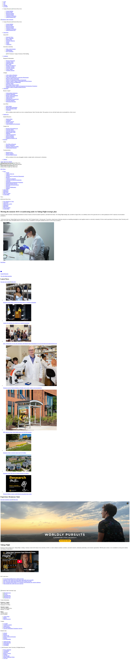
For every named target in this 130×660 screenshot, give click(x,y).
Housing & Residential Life (12, 128)
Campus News (6, 626)
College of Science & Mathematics (13, 82)
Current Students (9, 11)
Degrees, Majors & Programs (9, 636)
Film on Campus (6, 193)
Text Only (5, 658)
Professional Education (11, 101)
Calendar (5, 5)
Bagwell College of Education (12, 78)
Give (4, 4)
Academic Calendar (10, 66)
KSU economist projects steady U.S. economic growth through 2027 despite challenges (22, 582)
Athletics (5, 159)
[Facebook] (66, 592)
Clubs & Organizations (11, 134)
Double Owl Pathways (11, 65)
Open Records (6, 655)
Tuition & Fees (9, 98)
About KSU (5, 32)
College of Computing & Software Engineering (16, 80)
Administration (9, 50)
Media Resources (7, 619)
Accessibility (6, 645)
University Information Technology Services (12, 628)
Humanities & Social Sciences (12, 184)
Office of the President (11, 49)
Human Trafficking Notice (9, 657)
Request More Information (11, 107)
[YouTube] (66, 597)
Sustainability (6, 643)
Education (8, 181)
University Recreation (10, 131)
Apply (4, 1)
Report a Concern (7, 653)
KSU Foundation (9, 51)
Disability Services (10, 121)
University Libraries (10, 68)
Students (8, 188)
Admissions (5, 88)
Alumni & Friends (10, 14)
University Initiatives (10, 40)
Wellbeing (8, 133)
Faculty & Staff (9, 12)
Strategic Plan (9, 39)
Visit (4, 2)
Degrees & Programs (10, 60)
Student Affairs (9, 119)
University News (9, 37)
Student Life (6, 114)
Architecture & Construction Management (15, 176)
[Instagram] (66, 596)
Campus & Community (11, 178)
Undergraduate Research (11, 147)
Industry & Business (10, 145)
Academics (5, 56)
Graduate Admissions (10, 94)
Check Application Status (11, 108)
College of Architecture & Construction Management (17, 77)
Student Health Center (10, 132)
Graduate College (9, 83)
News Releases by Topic (8, 201)
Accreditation (6, 651)
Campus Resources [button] (7, 8)
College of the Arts (10, 173)
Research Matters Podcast (11, 154)
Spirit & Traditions (10, 135)
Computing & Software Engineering (13, 180)
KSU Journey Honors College (12, 84)
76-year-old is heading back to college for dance (13, 578)
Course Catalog (9, 69)
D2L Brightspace (7, 627)
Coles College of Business (11, 75)
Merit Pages (5, 192)
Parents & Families (10, 13)
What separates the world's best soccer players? (13, 583)
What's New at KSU (7, 204)
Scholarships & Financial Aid (12, 99)
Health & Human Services (11, 183)
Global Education (9, 63)
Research (5, 139)
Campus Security (7, 641)
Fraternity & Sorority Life (11, 138)
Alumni (7, 42)
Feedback (5, 654)
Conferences (8, 44)
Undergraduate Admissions (12, 93)
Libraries (5, 633)
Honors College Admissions (12, 95)
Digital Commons (10, 153)
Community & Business (11, 16)
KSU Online (8, 64)
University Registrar (10, 100)
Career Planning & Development (13, 124)
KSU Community (10, 38)
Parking (5, 617)
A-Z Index (5, 6)
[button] (10, 163)
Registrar (5, 638)
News (4, 171)
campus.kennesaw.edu (11, 17)
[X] (66, 594)
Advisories (5, 652)
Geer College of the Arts (11, 76)
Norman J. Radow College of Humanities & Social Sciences (19, 81)
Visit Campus (9, 106)
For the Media (6, 194)
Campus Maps (6, 616)
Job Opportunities (7, 639)
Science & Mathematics (11, 187)
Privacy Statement (7, 649)
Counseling (8, 120)
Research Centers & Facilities (12, 146)
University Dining (10, 129)
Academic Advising (10, 70)
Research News (9, 152)
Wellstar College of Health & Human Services (16, 87)
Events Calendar (9, 122)
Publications (5, 191)
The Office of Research (11, 144)
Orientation (8, 109)
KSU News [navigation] (3, 169)
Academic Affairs (9, 62)
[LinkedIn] (66, 595)
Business (8, 177)
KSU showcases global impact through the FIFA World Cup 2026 (17, 581)
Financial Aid (6, 635)
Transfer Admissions (10, 96)
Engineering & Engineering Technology (14, 182)
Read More (3, 262)
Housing (5, 634)
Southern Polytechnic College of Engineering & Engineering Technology (21, 86)
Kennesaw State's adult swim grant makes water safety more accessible (18, 580)
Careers (7, 43)
